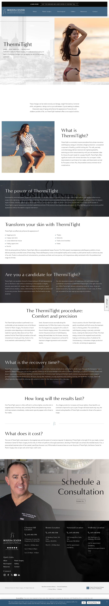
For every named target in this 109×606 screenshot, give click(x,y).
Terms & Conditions (62, 586)
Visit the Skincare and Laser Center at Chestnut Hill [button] (58, 4)
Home (5, 49)
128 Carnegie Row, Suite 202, (74, 539)
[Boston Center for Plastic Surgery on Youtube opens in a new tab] (15, 575)
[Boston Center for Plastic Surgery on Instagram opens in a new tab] (4, 575)
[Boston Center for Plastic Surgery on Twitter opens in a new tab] (11, 575)
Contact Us (80, 501)
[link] (12, 548)
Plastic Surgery (46, 11)
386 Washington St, (94, 538)
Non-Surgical (61, 11)
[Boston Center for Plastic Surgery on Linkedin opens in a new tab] (19, 575)
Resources (84, 11)
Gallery (73, 11)
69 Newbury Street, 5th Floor (53, 539)
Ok (84, 603)
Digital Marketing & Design (97, 588)
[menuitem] (4, 575)
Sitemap (59, 589)
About (35, 11)
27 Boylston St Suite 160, (32, 540)
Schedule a (81, 487)
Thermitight (25, 49)
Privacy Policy (52, 589)
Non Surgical (14, 49)
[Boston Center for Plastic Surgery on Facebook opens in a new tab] (8, 575)
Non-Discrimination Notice (49, 586)
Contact (95, 11)
